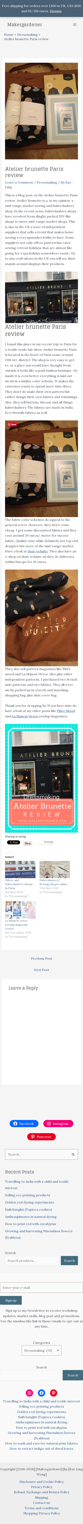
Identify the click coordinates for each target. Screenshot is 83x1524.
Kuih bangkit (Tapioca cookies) (28, 1209)
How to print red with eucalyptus (30, 1224)
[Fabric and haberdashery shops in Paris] (20, 869)
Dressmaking (47, 182)
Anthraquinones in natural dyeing (31, 1217)
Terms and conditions (42, 1508)
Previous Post (41, 958)
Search (10, 1253)
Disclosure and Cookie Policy (42, 1482)
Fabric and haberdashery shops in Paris (19, 884)
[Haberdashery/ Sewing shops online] (54, 869)
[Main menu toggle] (75, 24)
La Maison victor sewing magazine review (16, 924)
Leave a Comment (19, 182)
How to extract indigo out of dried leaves (41, 1449)
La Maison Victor (25, 716)
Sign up (11, 1300)
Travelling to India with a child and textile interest (41, 1401)
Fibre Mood (66, 711)
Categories (41, 1343)
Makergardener (24, 25)
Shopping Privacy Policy (41, 1513)
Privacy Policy (41, 1487)
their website (38, 551)
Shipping (41, 1497)
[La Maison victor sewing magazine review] (20, 910)
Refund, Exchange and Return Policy (41, 1492)
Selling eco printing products (27, 1195)
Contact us (41, 1503)
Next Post (41, 970)
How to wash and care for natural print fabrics (41, 1443)
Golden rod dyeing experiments (29, 1202)
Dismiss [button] (56, 11)
